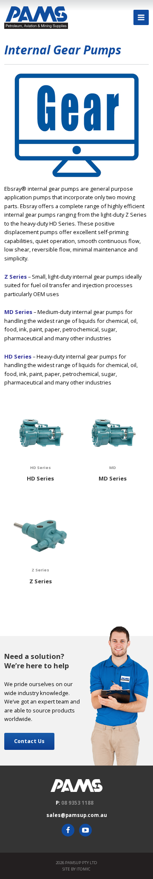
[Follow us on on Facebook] (68, 830)
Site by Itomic (76, 869)
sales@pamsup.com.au (76, 815)
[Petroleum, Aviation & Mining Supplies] (36, 17)
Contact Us (29, 741)
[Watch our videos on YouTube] (85, 830)
